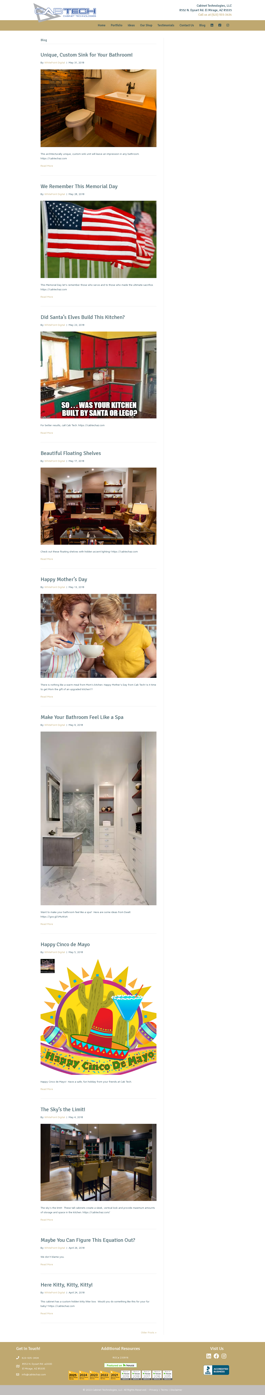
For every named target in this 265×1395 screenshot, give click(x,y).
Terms (164, 1389)
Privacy (153, 1389)
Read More (47, 165)
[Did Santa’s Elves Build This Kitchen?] (98, 374)
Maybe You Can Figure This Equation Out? (88, 1240)
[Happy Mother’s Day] (98, 635)
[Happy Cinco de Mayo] (98, 1016)
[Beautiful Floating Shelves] (98, 505)
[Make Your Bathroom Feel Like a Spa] (98, 817)
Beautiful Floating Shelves (71, 453)
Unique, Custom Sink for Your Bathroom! (87, 55)
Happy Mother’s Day (64, 579)
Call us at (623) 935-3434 (215, 15)
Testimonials (166, 25)
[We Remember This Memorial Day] (98, 239)
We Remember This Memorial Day (79, 186)
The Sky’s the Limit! (63, 1109)
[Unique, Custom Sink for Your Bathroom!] (98, 107)
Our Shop (146, 25)
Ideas (131, 25)
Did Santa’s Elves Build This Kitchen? (83, 317)
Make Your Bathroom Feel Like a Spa (82, 717)
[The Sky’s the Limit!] (98, 1161)
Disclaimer (176, 1389)
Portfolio (116, 25)
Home (101, 25)
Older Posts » (148, 1332)
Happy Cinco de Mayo (65, 944)
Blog (202, 25)
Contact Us (187, 25)
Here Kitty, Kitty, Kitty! (67, 1284)
